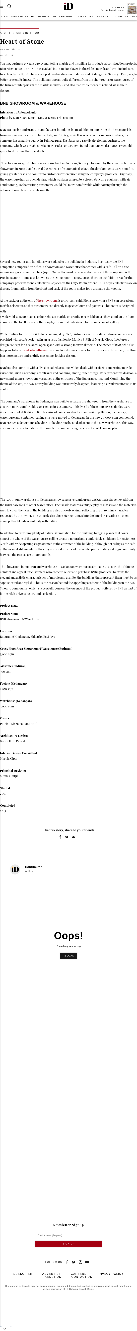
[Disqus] (68, 1063)
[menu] (3, 6)
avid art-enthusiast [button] (36, 350)
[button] (68, 6)
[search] (11, 6)
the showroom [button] (47, 300)
